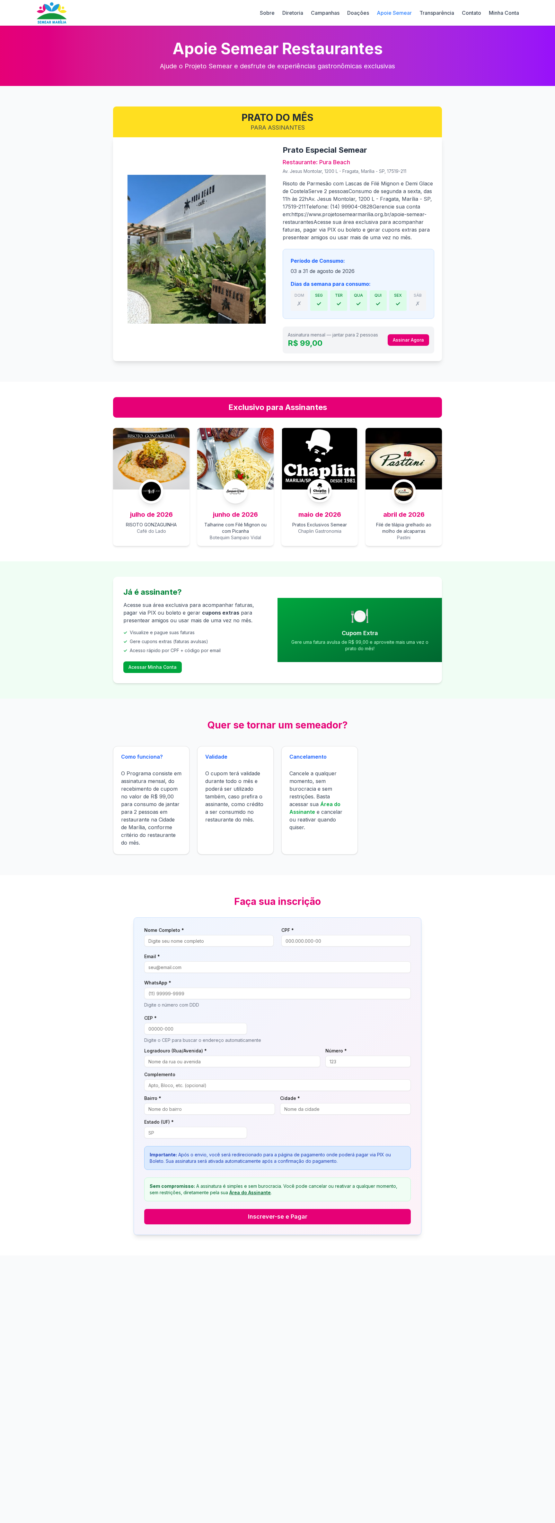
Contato (471, 13)
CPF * (287, 930)
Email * (152, 956)
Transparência (436, 13)
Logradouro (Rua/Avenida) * (175, 1051)
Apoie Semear (394, 13)
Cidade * (290, 1098)
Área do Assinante (250, 1192)
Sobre (267, 13)
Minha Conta (504, 13)
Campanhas (325, 13)
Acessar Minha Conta (152, 667)
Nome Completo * (164, 930)
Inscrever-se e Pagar (277, 1216)
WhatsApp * (157, 983)
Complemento (159, 1074)
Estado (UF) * (159, 1122)
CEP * (150, 1018)
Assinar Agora (408, 340)
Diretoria (292, 13)
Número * (336, 1051)
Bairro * (152, 1098)
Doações (358, 13)
